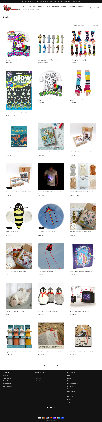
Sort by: (75, 25)
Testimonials (38, 378)
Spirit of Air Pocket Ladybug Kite (45, 271)
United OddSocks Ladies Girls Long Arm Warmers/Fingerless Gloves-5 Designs (79, 59)
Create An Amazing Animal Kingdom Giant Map (17, 152)
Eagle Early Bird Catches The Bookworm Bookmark (82, 351)
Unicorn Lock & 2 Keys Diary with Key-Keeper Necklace (82, 271)
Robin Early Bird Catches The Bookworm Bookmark (50, 351)
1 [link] (40, 365)
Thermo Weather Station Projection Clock (79, 311)
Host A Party (38, 376)
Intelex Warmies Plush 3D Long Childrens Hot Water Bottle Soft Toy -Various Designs (50, 59)
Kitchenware (70, 386)
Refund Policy (7, 381)
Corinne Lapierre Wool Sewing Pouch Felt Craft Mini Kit (18, 191)
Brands (69, 399)
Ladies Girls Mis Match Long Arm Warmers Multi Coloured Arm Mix (83, 99)
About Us (5, 375)
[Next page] (62, 365)
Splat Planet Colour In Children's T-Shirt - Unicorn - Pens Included (19, 59)
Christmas (70, 396)
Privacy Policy (7, 378)
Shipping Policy (7, 383)
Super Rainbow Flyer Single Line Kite (46, 231)
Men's (68, 381)
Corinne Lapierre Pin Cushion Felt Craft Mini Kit (81, 152)
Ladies (69, 378)
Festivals (69, 394)
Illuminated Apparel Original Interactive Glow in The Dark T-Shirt (50, 192)
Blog (68, 402)
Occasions (70, 388)
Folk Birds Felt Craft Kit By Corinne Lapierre (16, 271)
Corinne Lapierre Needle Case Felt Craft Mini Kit (49, 152)
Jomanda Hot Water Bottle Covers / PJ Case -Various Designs (82, 192)
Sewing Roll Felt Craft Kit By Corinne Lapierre (80, 231)
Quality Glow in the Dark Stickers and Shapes (16, 112)
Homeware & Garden (72, 383)
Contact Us (38, 380)
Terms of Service (7, 386)
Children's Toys (71, 391)
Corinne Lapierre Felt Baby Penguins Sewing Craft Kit (50, 311)
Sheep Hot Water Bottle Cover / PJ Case (15, 311)
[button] (29, 6)
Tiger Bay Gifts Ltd (52, 420)
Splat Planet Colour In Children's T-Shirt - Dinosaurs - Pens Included (50, 99)
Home (68, 375)
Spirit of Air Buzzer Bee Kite (12, 231)
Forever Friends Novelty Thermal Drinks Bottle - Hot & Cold (18, 352)
